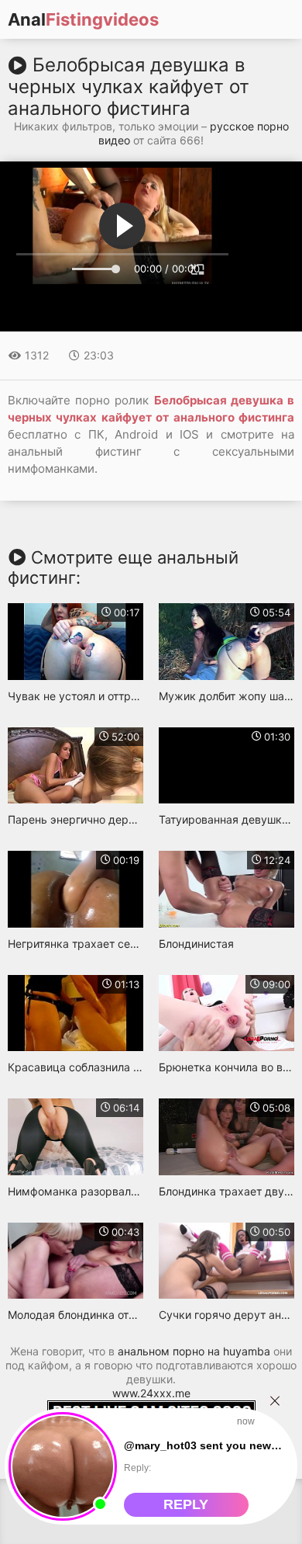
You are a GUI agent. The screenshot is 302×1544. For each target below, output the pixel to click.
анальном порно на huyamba (194, 1351)
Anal (83, 19)
